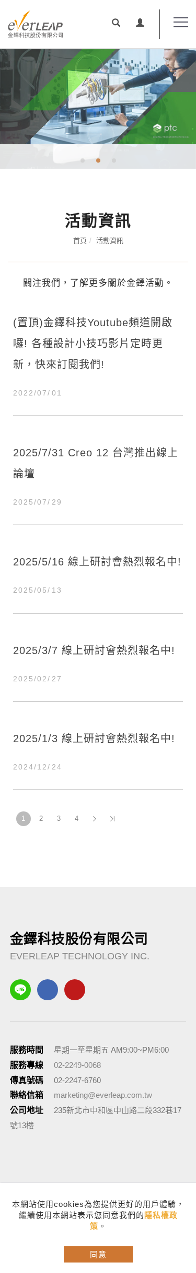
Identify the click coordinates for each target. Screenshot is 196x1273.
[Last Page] (112, 818)
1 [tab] (82, 160)
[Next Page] (94, 818)
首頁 (80, 240)
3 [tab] (114, 160)
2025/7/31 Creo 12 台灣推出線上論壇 (95, 463)
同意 (98, 1254)
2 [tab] (98, 160)
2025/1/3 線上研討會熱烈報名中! (94, 738)
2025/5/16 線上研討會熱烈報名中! (97, 562)
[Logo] (35, 23)
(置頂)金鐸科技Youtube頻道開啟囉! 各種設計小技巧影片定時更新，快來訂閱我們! (92, 343)
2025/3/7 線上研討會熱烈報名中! (94, 650)
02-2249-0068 (77, 1065)
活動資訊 (109, 240)
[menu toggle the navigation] (176, 22)
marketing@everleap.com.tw (103, 1094)
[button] (116, 24)
